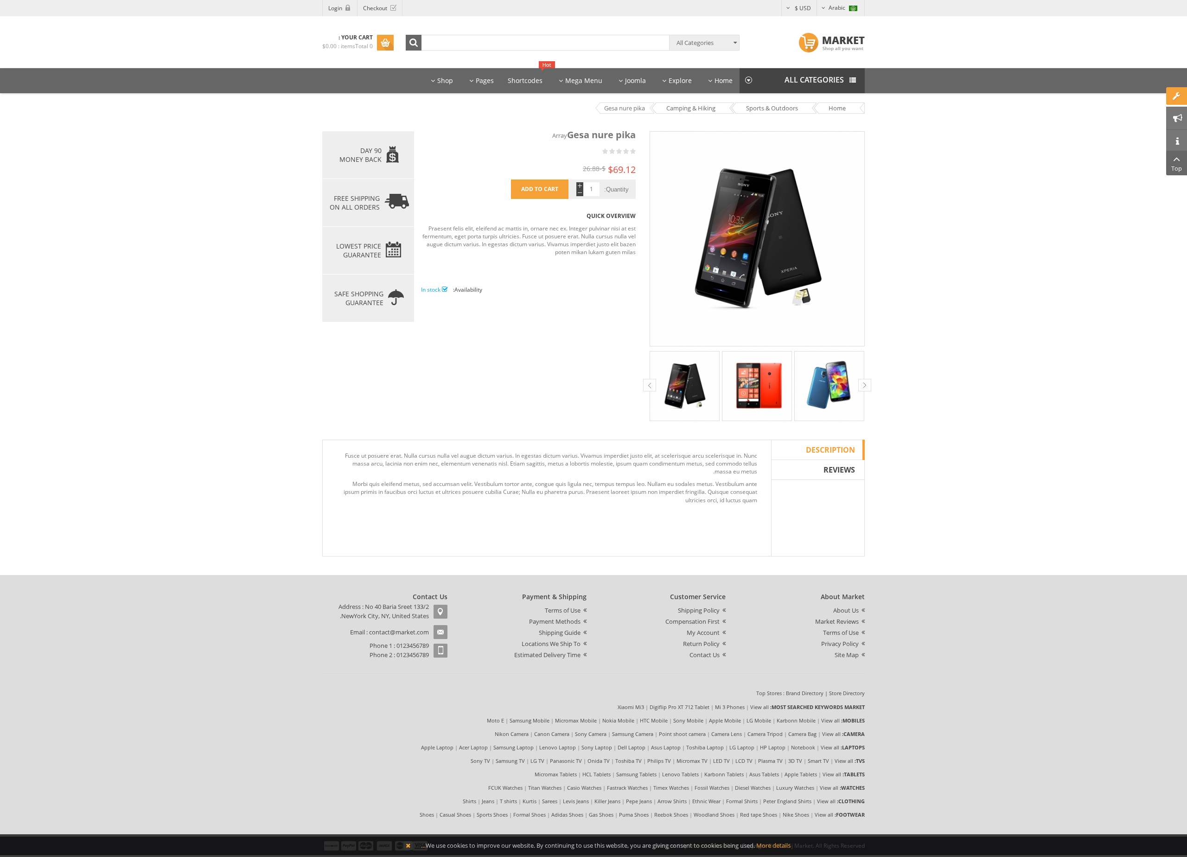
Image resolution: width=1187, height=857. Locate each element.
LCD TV (744, 760)
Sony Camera (590, 733)
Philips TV (659, 760)
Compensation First (692, 621)
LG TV (537, 760)
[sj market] (831, 42)
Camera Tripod (765, 733)
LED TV (721, 760)
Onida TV (598, 760)
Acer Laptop (473, 747)
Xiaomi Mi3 (631, 707)
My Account (703, 632)
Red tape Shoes (758, 814)
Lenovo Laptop (557, 747)
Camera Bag (802, 733)
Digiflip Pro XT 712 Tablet (679, 707)
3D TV (795, 760)
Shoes (427, 814)
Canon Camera (551, 733)
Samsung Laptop (513, 747)
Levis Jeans (576, 801)
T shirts (508, 801)
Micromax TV (692, 760)
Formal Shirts (742, 801)
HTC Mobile (654, 720)
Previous (649, 385)
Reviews (839, 470)
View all (759, 707)
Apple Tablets (801, 774)
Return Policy (701, 644)
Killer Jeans (607, 801)
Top (1176, 168)
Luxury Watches (795, 787)
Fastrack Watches (627, 787)
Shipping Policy (699, 610)
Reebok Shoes (671, 814)
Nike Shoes (796, 814)
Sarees (549, 801)
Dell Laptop (631, 747)
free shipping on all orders (355, 202)
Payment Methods (555, 621)
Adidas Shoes (567, 814)
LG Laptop (741, 747)
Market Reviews (837, 621)
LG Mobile (759, 720)
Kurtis (529, 801)
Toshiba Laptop (705, 747)
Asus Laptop (666, 747)
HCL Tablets (596, 774)
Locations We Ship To (551, 644)
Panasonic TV (566, 760)
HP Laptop (772, 747)
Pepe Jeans (639, 801)
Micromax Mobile (576, 720)
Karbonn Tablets (724, 774)
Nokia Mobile (618, 720)
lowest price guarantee (358, 250)
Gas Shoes (601, 814)
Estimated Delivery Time (547, 655)
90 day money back (360, 155)
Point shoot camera (682, 733)
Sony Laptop (596, 747)
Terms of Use (841, 632)
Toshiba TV (628, 760)
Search (413, 43)
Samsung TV (510, 760)
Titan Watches (545, 787)
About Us (846, 610)
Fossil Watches (712, 787)
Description (830, 450)
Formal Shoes (529, 814)
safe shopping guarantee (358, 298)
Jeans (488, 801)
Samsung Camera (632, 733)
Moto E (495, 720)
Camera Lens (726, 733)
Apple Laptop (437, 747)
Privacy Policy (840, 644)
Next (864, 385)
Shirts (469, 801)
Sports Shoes (492, 814)
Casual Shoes (455, 814)
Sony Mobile (688, 720)
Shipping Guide (560, 632)
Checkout (375, 8)
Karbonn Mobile (796, 720)
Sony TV (480, 760)
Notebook (803, 747)
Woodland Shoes (714, 814)
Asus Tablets (764, 774)
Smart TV (818, 760)
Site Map (847, 655)
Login (335, 8)
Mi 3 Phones (730, 707)
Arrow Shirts (672, 801)
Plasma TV (770, 760)
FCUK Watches (505, 787)
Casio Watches (584, 787)
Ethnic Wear (706, 801)
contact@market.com (399, 632)
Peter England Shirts (787, 801)
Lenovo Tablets (680, 774)
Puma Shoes (634, 814)
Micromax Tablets (556, 774)
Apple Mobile (725, 720)
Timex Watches (671, 787)
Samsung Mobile (529, 720)
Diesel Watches (753, 787)
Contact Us (704, 655)
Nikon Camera (512, 733)
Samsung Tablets (636, 774)
